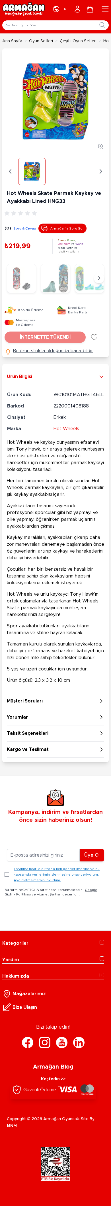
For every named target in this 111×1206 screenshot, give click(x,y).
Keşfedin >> (53, 1079)
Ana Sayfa (12, 41)
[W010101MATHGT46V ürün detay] (21, 278)
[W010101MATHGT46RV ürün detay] (89, 278)
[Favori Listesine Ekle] (94, 337)
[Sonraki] (99, 278)
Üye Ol (92, 855)
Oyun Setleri (41, 41)
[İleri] (100, 171)
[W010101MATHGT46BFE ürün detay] (55, 278)
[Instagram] (44, 1042)
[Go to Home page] (23, 9)
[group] (22, 213)
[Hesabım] (77, 9)
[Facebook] (27, 1042)
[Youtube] (61, 1042)
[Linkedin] (79, 1042)
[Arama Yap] (102, 25)
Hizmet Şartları (49, 894)
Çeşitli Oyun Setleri (78, 41)
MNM (12, 1126)
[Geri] (10, 171)
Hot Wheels (66, 428)
